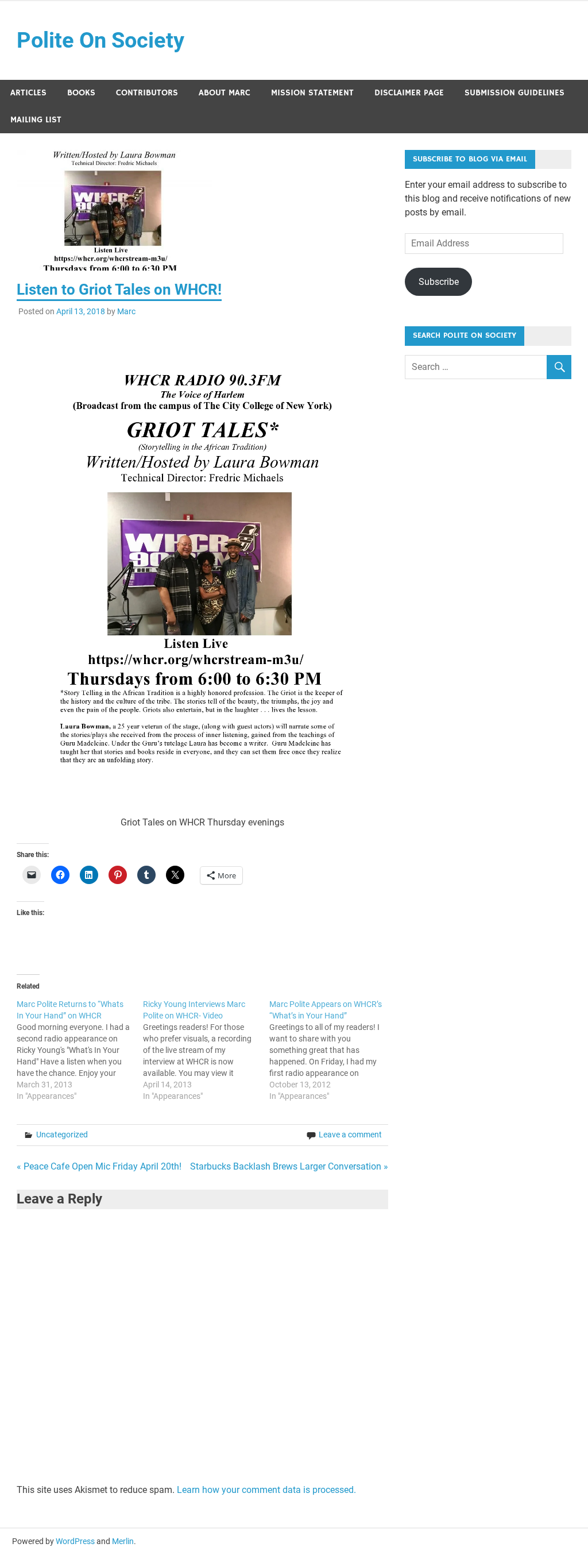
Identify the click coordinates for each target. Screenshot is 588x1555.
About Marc (224, 92)
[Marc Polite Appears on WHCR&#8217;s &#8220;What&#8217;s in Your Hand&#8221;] (332, 1050)
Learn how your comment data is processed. (266, 1489)
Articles (28, 92)
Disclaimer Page (409, 92)
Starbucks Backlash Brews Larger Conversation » (289, 1166)
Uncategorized (62, 1134)
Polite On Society (100, 40)
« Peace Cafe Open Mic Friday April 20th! (99, 1166)
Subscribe (439, 281)
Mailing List (35, 119)
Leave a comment (350, 1134)
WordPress (75, 1541)
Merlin (123, 1541)
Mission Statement (312, 92)
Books (81, 92)
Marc (126, 311)
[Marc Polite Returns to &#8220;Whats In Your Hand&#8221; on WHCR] (80, 1050)
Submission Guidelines (514, 92)
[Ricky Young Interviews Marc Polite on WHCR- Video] (206, 1050)
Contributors (147, 92)
